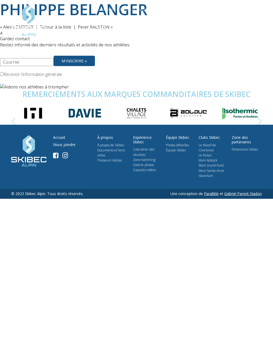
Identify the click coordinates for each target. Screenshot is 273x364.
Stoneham (206, 175)
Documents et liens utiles (111, 152)
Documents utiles (197, 9)
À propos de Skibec (110, 145)
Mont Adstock (208, 160)
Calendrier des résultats (143, 152)
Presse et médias (135, 9)
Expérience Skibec (165, 24)
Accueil (59, 137)
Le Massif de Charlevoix (207, 147)
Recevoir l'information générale (32, 74)
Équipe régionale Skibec (240, 24)
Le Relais (205, 155)
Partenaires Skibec (245, 149)
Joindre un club (200, 24)
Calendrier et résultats (122, 24)
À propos (88, 24)
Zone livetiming (144, 159)
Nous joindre (229, 9)
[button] (259, 121)
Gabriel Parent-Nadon (243, 193)
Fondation (104, 9)
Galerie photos (143, 165)
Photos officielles (177, 145)
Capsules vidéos (144, 170)
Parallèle (211, 193)
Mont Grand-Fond (211, 165)
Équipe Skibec (176, 150)
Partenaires (165, 9)
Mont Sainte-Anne (211, 170)
